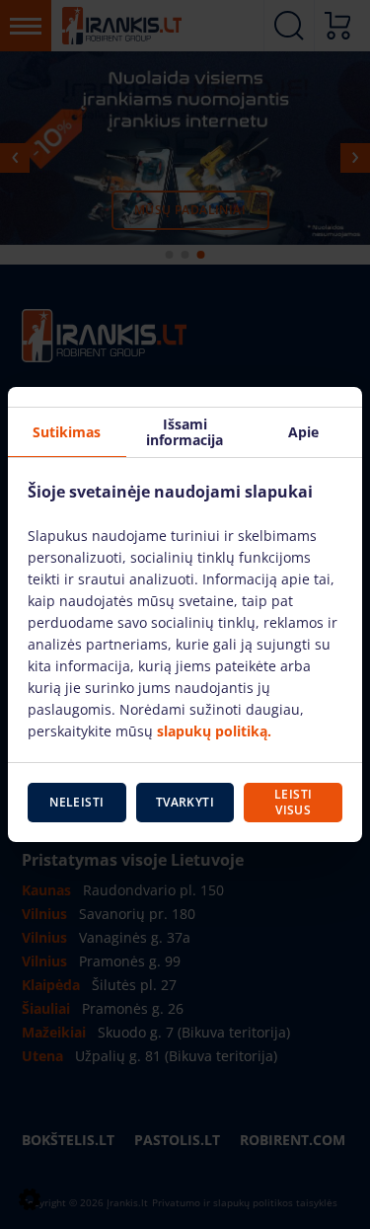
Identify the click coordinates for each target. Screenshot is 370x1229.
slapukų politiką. (214, 731)
